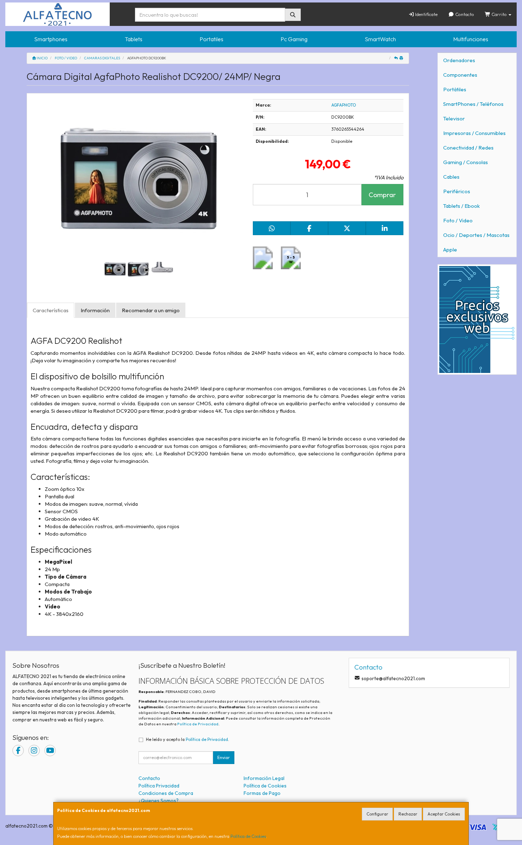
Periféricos (456, 191)
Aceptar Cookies (444, 814)
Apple (450, 249)
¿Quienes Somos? (158, 800)
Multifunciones (470, 39)
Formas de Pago (262, 793)
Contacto (464, 14)
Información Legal (264, 778)
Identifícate (425, 14)
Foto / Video (458, 220)
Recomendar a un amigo (151, 310)
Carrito (499, 14)
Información (95, 310)
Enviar (223, 757)
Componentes (460, 74)
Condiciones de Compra (165, 793)
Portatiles (211, 39)
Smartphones (50, 39)
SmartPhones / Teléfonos (473, 104)
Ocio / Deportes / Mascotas (476, 235)
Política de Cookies (248, 836)
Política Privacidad (158, 785)
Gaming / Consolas (465, 162)
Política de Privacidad (197, 723)
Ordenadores (459, 60)
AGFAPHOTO (343, 105)
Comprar (382, 194)
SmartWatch (380, 39)
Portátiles (454, 89)
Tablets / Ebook (461, 205)
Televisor (454, 118)
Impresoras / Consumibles (474, 133)
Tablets (133, 39)
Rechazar (407, 814)
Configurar (377, 814)
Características (51, 310)
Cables (451, 176)
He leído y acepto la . (187, 739)
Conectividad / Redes (468, 147)
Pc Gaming (294, 39)
